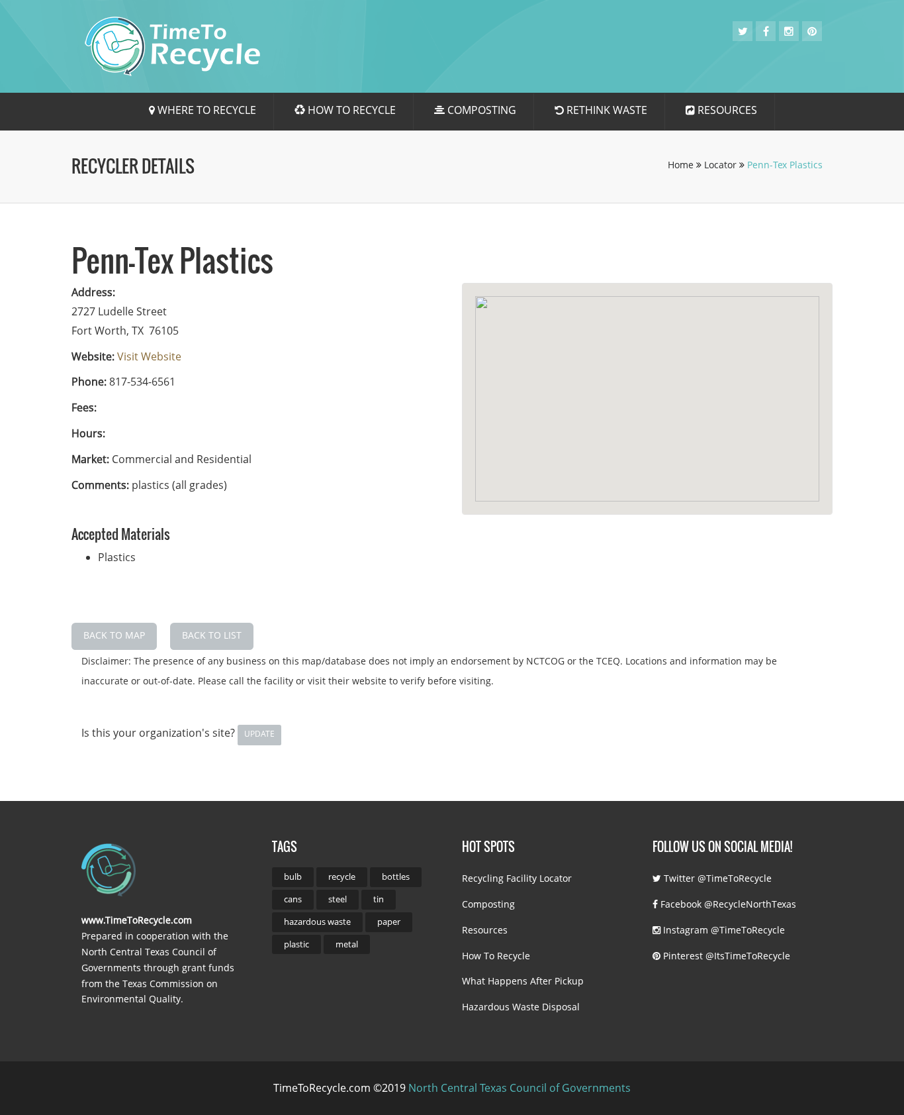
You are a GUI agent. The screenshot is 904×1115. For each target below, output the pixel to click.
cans (293, 899)
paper (388, 922)
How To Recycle (496, 955)
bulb (293, 876)
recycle (341, 876)
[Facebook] (766, 31)
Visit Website (149, 356)
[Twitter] (743, 31)
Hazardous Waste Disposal (521, 1006)
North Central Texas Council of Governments (519, 1088)
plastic (296, 944)
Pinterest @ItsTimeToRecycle (725, 955)
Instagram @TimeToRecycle (722, 930)
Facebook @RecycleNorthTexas (727, 904)
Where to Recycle (205, 110)
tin (378, 899)
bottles (396, 876)
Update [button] (259, 733)
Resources (726, 110)
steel (337, 899)
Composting (480, 110)
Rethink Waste (605, 110)
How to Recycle (350, 110)
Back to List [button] (212, 635)
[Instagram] (788, 31)
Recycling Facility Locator (517, 878)
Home (682, 164)
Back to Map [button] (114, 635)
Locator (721, 164)
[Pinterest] (812, 31)
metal (347, 944)
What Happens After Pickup (523, 981)
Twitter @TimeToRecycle (716, 878)
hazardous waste (317, 922)
